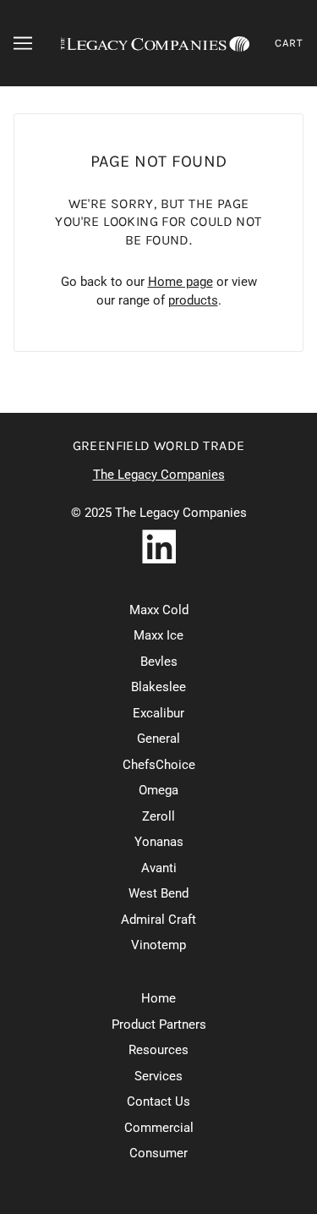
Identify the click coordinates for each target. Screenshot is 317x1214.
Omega (158, 790)
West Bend (158, 893)
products (193, 300)
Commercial (159, 1127)
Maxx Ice (158, 635)
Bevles (159, 661)
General (158, 738)
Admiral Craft (158, 919)
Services (158, 1076)
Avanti (159, 868)
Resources (158, 1049)
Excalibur (158, 713)
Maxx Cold (159, 610)
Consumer (158, 1153)
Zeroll (158, 816)
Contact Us (158, 1101)
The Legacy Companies (159, 474)
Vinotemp (158, 945)
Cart (289, 42)
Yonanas (158, 841)
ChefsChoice (159, 764)
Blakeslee (158, 687)
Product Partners (159, 1024)
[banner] (155, 43)
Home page (180, 281)
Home (158, 998)
